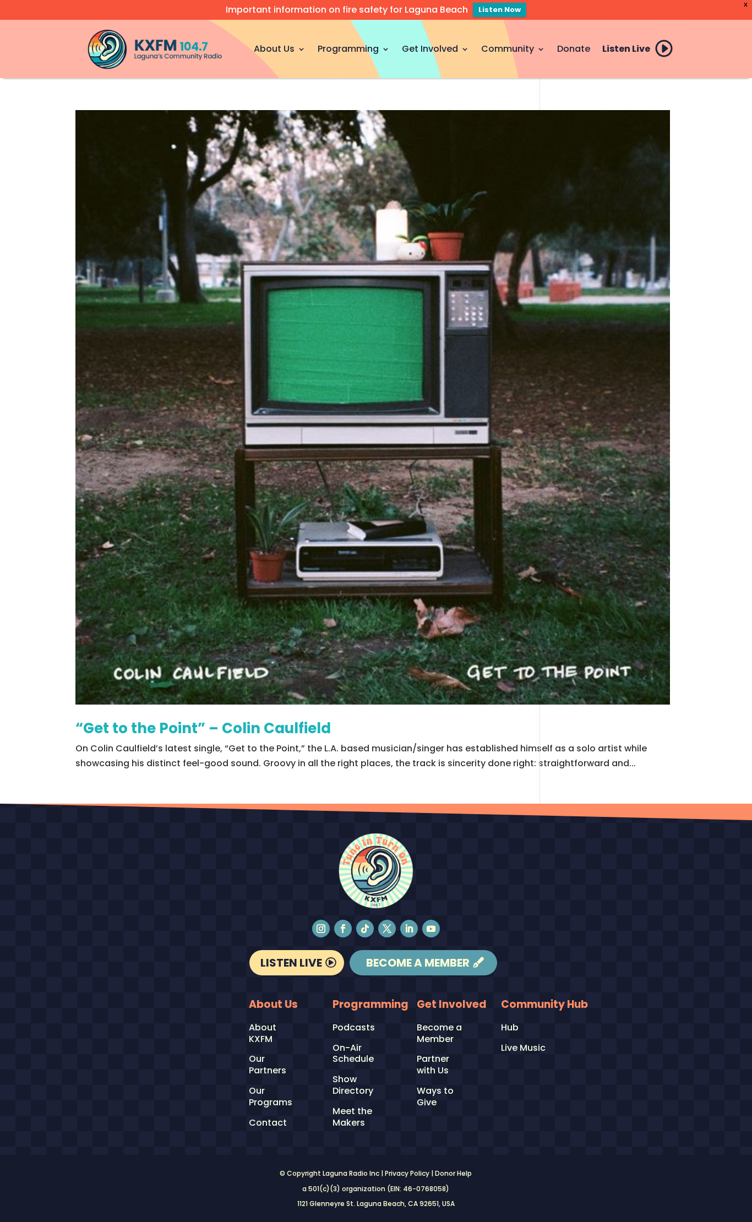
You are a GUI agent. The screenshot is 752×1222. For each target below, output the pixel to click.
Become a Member (418, 962)
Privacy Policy (407, 1173)
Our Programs (270, 1097)
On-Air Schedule (353, 1054)
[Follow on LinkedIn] (409, 928)
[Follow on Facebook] (343, 928)
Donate (573, 48)
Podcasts (354, 1028)
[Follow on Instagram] (321, 928)
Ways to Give (435, 1097)
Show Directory (353, 1085)
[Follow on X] (387, 928)
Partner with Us (433, 1065)
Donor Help (453, 1173)
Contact (268, 1123)
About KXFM (262, 1033)
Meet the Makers (352, 1117)
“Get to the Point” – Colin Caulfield (203, 728)
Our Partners (267, 1065)
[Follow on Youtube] (431, 928)
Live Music (523, 1048)
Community (507, 48)
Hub (510, 1028)
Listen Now (499, 9)
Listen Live (626, 48)
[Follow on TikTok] (365, 928)
